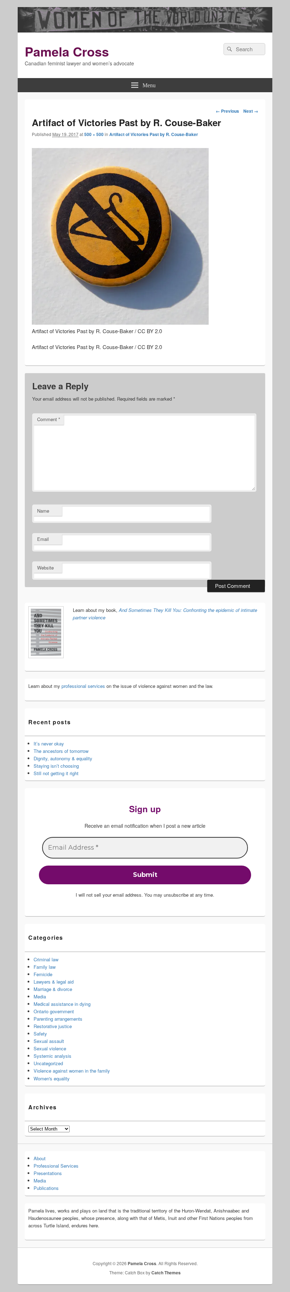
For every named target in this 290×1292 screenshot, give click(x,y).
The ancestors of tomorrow (61, 751)
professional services (83, 686)
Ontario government (54, 1011)
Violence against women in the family (72, 1070)
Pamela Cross (67, 51)
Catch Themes (166, 1272)
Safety (40, 1033)
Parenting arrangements (58, 1018)
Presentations (48, 1173)
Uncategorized (48, 1063)
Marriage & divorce (53, 989)
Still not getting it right (56, 773)
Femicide (43, 974)
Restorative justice (53, 1026)
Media (40, 996)
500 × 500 (94, 134)
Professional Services (56, 1165)
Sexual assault (49, 1041)
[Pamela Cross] (145, 30)
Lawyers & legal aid (54, 981)
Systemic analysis (52, 1055)
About (40, 1158)
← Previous (227, 111)
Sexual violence (50, 1048)
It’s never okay (49, 743)
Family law (45, 966)
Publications (46, 1188)
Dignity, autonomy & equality (63, 758)
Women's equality (52, 1078)
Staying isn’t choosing (56, 765)
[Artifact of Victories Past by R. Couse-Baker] (120, 322)
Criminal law (46, 959)
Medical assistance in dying (62, 1004)
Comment (48, 419)
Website (45, 567)
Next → (250, 111)
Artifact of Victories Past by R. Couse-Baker (153, 134)
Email (43, 539)
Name (43, 510)
